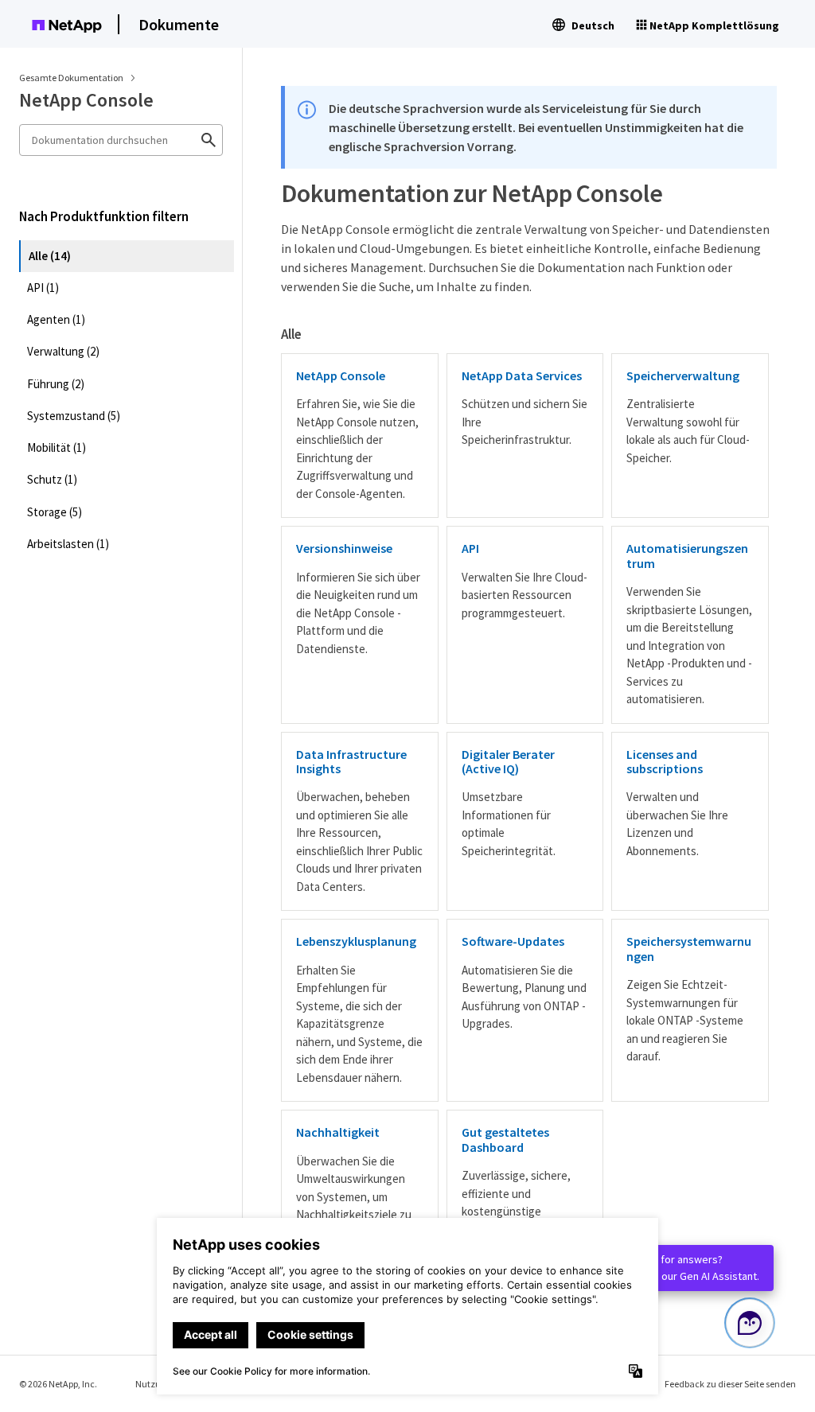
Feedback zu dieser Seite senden (730, 1384)
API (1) (43, 287)
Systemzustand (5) (73, 415)
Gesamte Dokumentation (71, 78)
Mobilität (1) (56, 447)
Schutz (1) (52, 479)
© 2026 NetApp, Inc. (58, 1384)
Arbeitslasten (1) (68, 543)
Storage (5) (54, 511)
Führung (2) (55, 383)
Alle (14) (50, 255)
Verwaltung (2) (63, 351)
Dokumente (178, 24)
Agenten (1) (56, 319)
